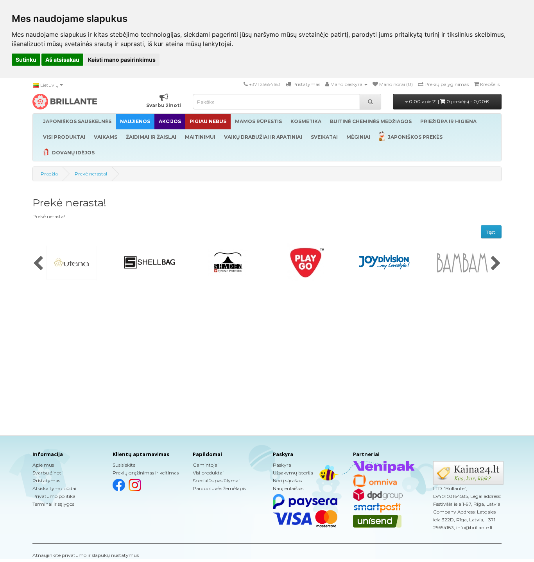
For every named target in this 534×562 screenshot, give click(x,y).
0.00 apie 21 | (448, 101)
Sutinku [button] (26, 59)
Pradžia (49, 174)
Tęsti (491, 232)
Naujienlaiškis (288, 488)
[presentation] (38, 264)
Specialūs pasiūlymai (216, 480)
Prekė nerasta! (91, 174)
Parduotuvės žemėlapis (219, 488)
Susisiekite (124, 465)
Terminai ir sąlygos (53, 504)
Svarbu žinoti (47, 473)
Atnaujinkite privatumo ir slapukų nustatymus (85, 555)
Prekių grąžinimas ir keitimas (146, 473)
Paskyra (282, 465)
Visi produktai (208, 473)
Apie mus (43, 465)
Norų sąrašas (287, 480)
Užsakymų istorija (293, 473)
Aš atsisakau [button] (62, 59)
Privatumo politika (53, 496)
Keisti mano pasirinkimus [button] (122, 59)
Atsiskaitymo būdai (54, 488)
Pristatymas (46, 480)
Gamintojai (206, 465)
